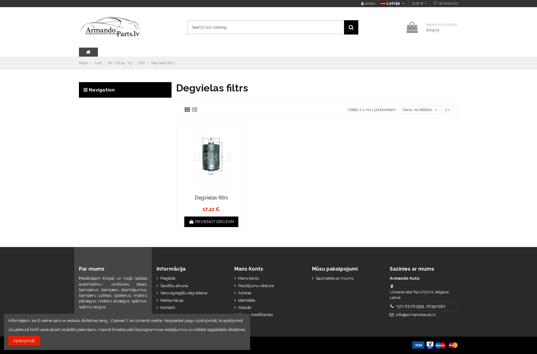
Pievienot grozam (214, 221)
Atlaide (244, 307)
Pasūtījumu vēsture (256, 285)
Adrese (244, 293)
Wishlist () (448, 3)
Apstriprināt (24, 340)
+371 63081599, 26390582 (421, 306)
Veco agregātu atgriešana (183, 293)
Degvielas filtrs (211, 198)
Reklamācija (171, 300)
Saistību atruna (174, 285)
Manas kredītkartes (255, 314)
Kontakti (167, 307)
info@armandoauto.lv (416, 314)
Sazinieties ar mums (334, 278)
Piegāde (167, 278)
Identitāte (246, 300)
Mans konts (248, 278)
